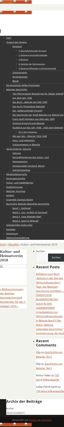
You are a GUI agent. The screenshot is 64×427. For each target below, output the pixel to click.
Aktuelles (13, 244)
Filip (38, 352)
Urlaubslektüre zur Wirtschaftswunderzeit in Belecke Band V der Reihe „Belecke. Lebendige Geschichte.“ (49, 320)
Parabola (33, 420)
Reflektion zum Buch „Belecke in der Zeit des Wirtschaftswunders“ (49, 278)
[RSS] (28, 2)
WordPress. (46, 420)
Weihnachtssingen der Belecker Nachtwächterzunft (11, 293)
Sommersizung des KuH (50, 333)
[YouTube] (7, 2)
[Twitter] (19, 2)
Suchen (40, 251)
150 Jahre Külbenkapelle (50, 391)
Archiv (10, 408)
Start (3, 244)
